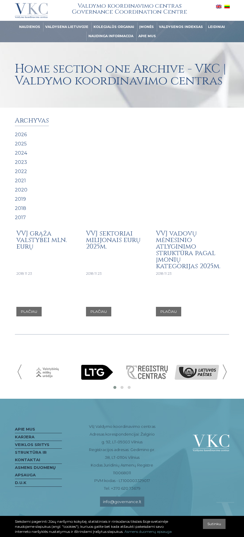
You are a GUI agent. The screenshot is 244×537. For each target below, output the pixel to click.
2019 (20, 199)
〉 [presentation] (224, 372)
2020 (21, 190)
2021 (20, 180)
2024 (21, 153)
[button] (114, 387)
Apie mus (147, 36)
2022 (21, 171)
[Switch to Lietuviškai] (227, 6)
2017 (20, 217)
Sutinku (214, 524)
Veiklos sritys (32, 444)
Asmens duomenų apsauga (35, 471)
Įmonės (146, 27)
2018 (20, 208)
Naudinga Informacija (110, 36)
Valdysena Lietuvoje (66, 27)
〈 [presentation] (20, 372)
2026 (21, 134)
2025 (21, 144)
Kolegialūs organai (113, 27)
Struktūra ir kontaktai (31, 456)
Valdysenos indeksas (181, 27)
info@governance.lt (122, 501)
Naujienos (29, 27)
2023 (21, 162)
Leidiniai (216, 27)
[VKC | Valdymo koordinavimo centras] (31, 10)
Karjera (25, 436)
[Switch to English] (219, 6)
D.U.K (20, 482)
